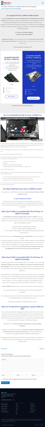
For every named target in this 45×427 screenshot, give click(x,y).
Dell (16, 404)
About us (32, 404)
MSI (16, 413)
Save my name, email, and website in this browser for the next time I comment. (20, 379)
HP (9, 8)
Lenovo (17, 406)
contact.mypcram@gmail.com (6, 399)
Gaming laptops (4, 406)
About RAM (32, 406)
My (4, 392)
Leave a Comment (5, 8)
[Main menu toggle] (43, 3)
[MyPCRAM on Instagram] (13, 400)
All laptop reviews (5, 411)
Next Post (42, 348)
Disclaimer (32, 411)
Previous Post (3, 348)
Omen (12, 8)
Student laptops (4, 404)
